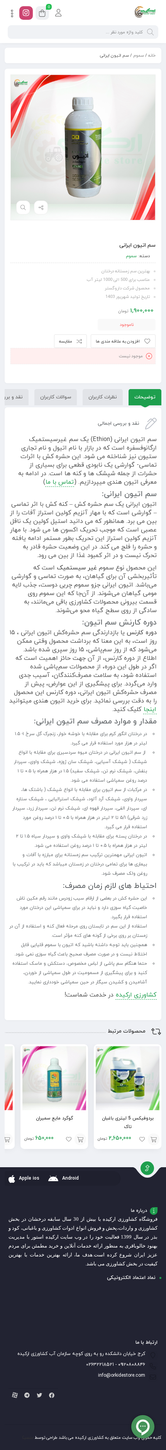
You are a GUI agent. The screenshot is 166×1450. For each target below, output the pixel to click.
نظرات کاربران (102, 397)
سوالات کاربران (55, 397)
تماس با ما (60, 482)
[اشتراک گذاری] (41, 208)
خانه (152, 55)
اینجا (150, 709)
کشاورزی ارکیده (136, 995)
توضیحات (145, 397)
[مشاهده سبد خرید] (42, 14)
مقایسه (65, 341)
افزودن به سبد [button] (153, 1139)
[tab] (145, 397)
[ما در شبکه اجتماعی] (26, 13)
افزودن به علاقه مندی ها (118, 341)
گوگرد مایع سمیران (54, 1118)
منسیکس (25, 1437)
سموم (138, 55)
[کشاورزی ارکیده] (145, 13)
